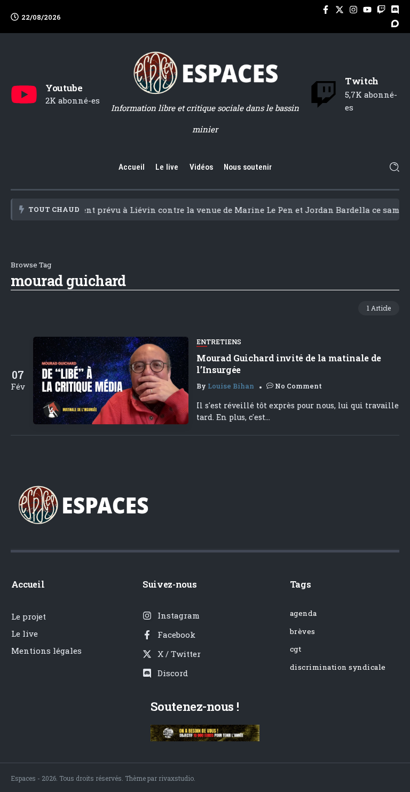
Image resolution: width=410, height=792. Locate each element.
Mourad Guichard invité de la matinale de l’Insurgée (288, 363)
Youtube (64, 88)
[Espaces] (205, 72)
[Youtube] (24, 94)
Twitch (362, 81)
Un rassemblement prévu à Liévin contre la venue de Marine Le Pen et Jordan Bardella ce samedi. (201, 209)
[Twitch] (323, 94)
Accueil (28, 584)
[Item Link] (110, 380)
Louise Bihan (231, 386)
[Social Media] (325, 9)
